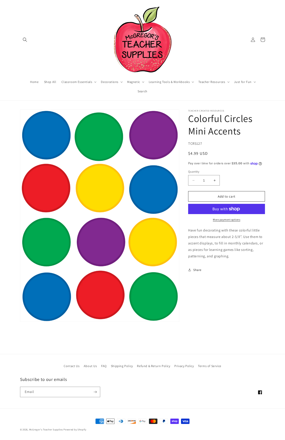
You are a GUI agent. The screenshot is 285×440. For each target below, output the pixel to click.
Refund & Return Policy (153, 366)
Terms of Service (209, 366)
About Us (90, 366)
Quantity (193, 172)
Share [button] (197, 270)
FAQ (104, 366)
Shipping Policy (122, 366)
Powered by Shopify (74, 429)
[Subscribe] (95, 392)
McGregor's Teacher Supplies (46, 429)
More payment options (226, 219)
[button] (25, 40)
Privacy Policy (184, 366)
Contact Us (71, 366)
